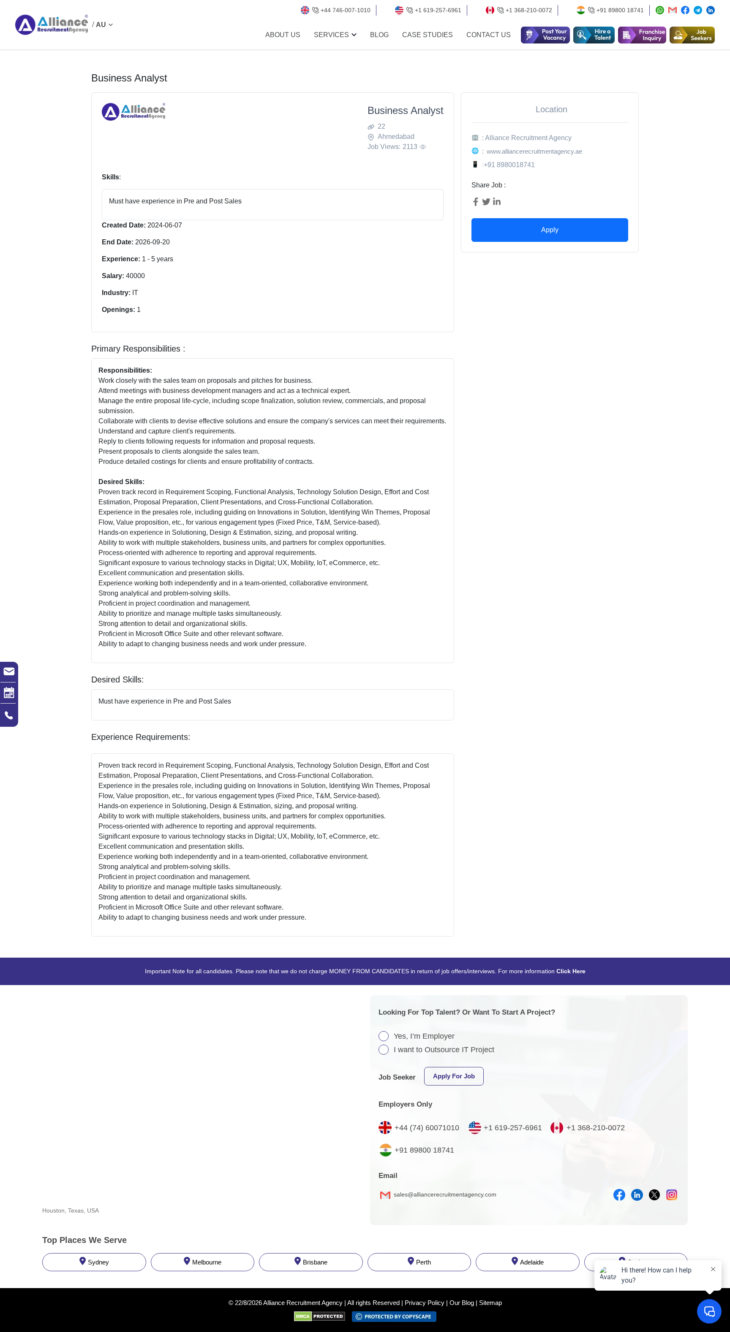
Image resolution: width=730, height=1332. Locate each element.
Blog (379, 35)
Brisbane (315, 1262)
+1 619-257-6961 (438, 10)
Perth (423, 1262)
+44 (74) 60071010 (427, 1128)
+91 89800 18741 (620, 10)
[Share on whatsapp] (660, 10)
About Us (282, 35)
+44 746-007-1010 (345, 10)
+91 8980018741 (509, 164)
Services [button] (331, 35)
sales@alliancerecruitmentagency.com (444, 1194)
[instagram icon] (671, 1195)
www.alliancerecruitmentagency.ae (534, 151)
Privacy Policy (424, 1302)
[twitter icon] (654, 1194)
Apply (549, 229)
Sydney (98, 1262)
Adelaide (532, 1262)
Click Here (571, 971)
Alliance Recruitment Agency (303, 1302)
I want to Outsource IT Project (444, 1049)
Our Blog (461, 1302)
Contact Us (488, 35)
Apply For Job (454, 1076)
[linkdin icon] (637, 1195)
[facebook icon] (619, 1195)
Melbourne (206, 1262)
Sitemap (490, 1302)
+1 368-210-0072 (529, 10)
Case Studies (427, 35)
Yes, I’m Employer (424, 1036)
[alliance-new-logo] (51, 25)
